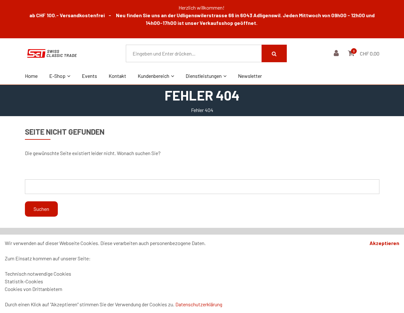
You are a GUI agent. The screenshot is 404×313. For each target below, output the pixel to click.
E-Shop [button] (57, 76)
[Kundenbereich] (337, 53)
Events (89, 76)
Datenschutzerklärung (198, 304)
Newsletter (250, 76)
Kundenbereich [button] (153, 76)
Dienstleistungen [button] (204, 76)
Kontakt (117, 76)
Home (31, 76)
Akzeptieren (384, 243)
